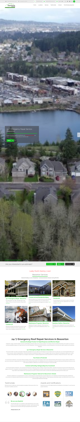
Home (34, 5)
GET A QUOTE (49, 264)
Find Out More (17, 141)
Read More (8, 303)
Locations (40, 5)
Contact (60, 5)
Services (46, 5)
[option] (40, 134)
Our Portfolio (68, 264)
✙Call (59, 264)
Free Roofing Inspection (69, 5)
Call (8, 141)
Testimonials (53, 5)
